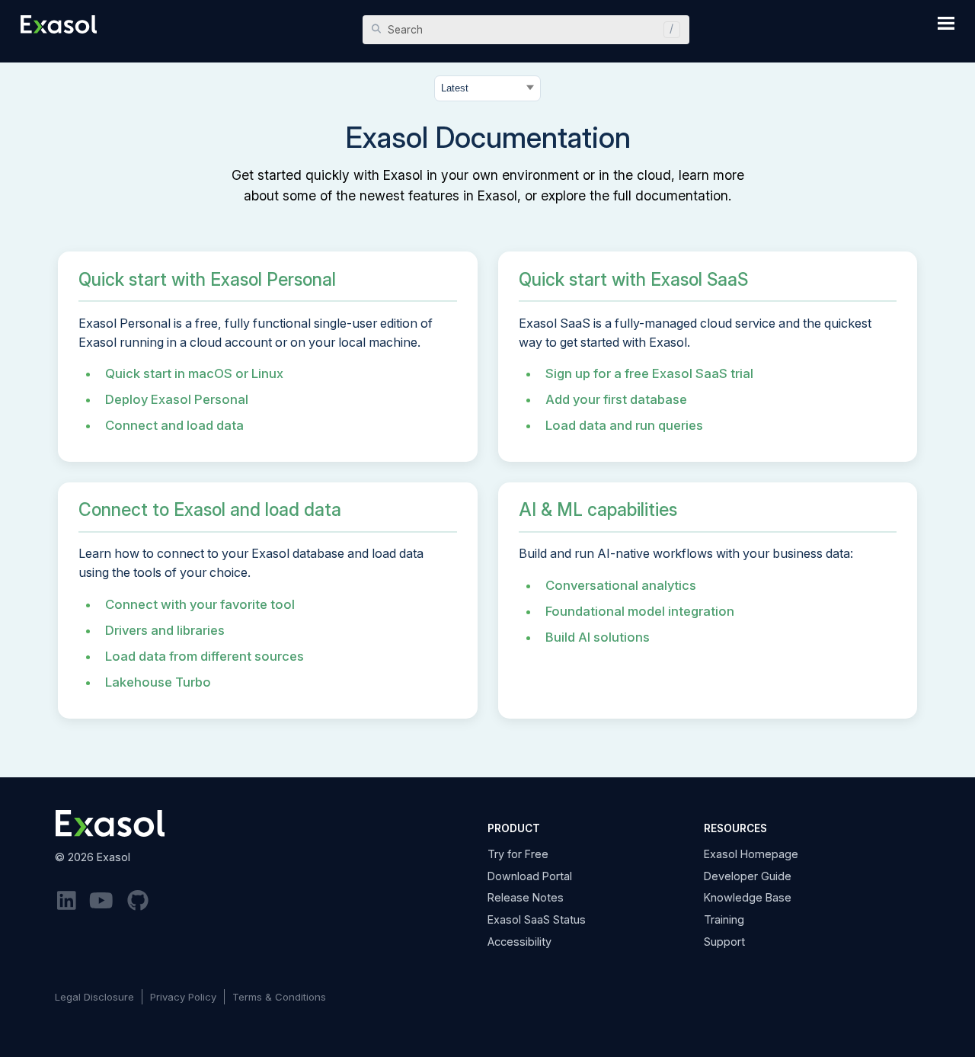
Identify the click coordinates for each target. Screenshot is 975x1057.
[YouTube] (102, 901)
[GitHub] (138, 901)
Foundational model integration (639, 611)
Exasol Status (537, 919)
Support (724, 941)
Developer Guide (747, 876)
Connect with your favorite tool (200, 604)
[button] (668, 29)
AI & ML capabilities (598, 509)
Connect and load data (174, 425)
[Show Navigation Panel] (946, 23)
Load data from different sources (204, 656)
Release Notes (526, 897)
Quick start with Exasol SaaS (633, 279)
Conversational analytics (620, 585)
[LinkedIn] (66, 901)
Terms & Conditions (279, 997)
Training (724, 919)
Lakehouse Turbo (158, 682)
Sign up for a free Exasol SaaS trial (649, 373)
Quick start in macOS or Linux (194, 373)
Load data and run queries (624, 425)
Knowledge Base (747, 897)
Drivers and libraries (165, 630)
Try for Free (518, 853)
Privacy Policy (183, 997)
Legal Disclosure (94, 997)
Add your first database (616, 399)
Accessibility (519, 941)
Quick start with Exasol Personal (207, 279)
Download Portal (530, 876)
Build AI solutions (597, 637)
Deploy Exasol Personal (176, 399)
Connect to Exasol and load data (209, 509)
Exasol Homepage (751, 853)
